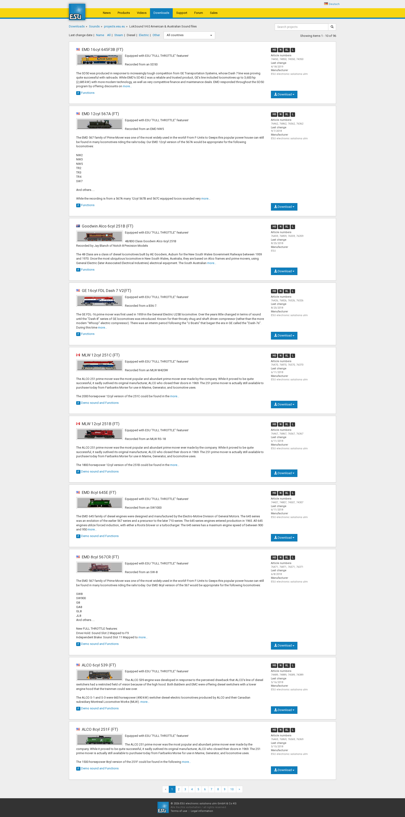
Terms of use (179, 811)
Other (156, 35)
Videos (141, 13)
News (107, 13)
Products (124, 13)
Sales (214, 13)
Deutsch (334, 4)
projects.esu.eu (114, 26)
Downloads (161, 13)
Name (100, 35)
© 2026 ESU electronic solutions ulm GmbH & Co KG (203, 803)
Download (284, 94)
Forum (198, 13)
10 (232, 789)
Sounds (94, 26)
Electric (144, 35)
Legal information (202, 811)
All (109, 35)
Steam (118, 35)
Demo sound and (98, 403)
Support (181, 13)
